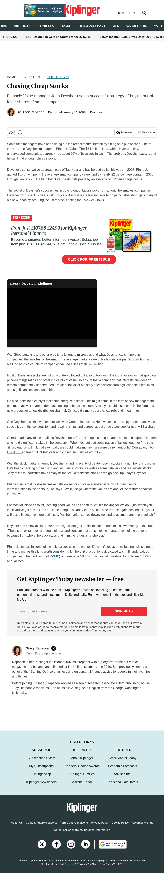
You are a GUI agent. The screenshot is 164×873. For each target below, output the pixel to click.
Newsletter (148, 132)
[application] (52, 313)
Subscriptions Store (41, 762)
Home (11, 77)
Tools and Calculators (122, 786)
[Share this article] (11, 132)
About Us (17, 826)
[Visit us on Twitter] (41, 848)
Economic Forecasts (122, 770)
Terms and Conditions (74, 826)
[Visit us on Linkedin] (85, 848)
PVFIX (54, 556)
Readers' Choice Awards (82, 770)
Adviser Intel (136, 25)
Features (96, 112)
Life (116, 25)
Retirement (23, 25)
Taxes (66, 25)
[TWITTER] (54, 648)
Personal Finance (91, 25)
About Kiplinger (82, 762)
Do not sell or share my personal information (82, 833)
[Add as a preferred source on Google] (110, 848)
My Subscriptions (41, 770)
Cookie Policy (120, 826)
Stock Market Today (122, 762)
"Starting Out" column (44, 671)
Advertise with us (142, 826)
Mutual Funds (58, 77)
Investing (46, 25)
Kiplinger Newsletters (41, 786)
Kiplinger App (41, 778)
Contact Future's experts (41, 826)
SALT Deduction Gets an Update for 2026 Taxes (58, 36)
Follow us (126, 132)
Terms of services (68, 622)
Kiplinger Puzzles (82, 778)
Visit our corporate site (132, 864)
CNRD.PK (14, 452)
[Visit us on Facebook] (56, 848)
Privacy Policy (99, 826)
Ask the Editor (82, 786)
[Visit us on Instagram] (71, 848)
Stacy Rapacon (33, 112)
